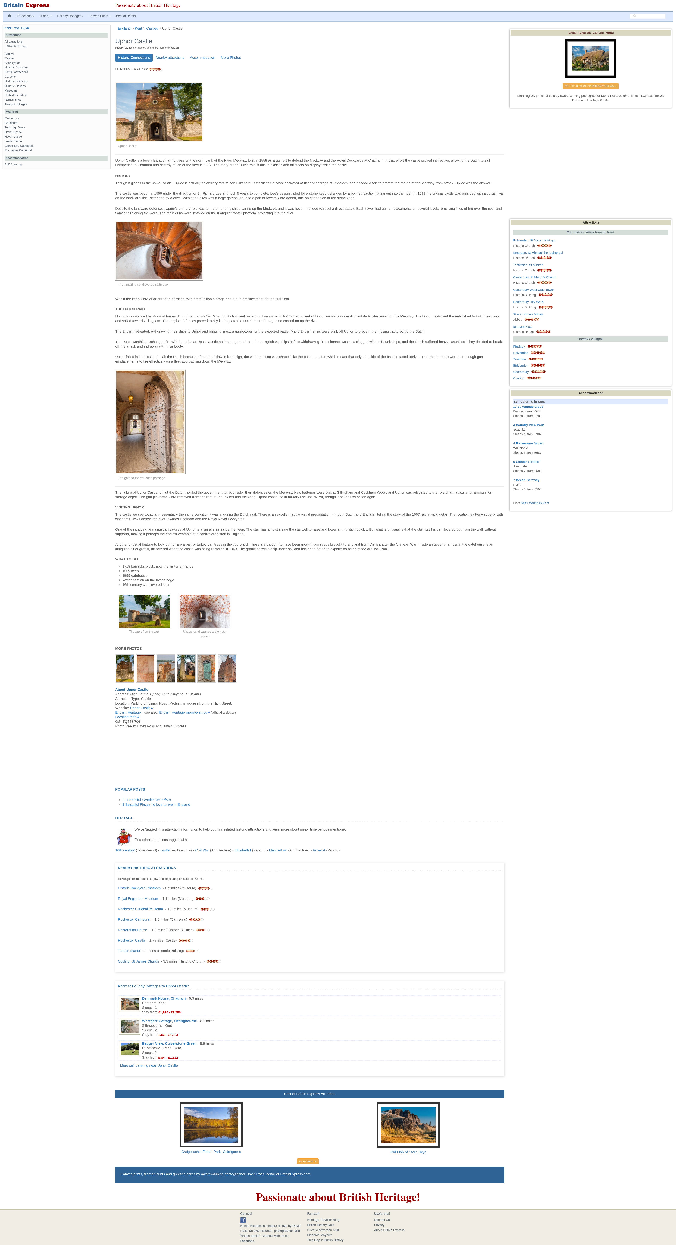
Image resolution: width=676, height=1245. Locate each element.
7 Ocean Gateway (526, 480)
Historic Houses (15, 86)
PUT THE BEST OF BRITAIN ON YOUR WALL (590, 86)
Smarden (519, 359)
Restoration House (132, 930)
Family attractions (16, 72)
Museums (11, 90)
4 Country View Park (528, 425)
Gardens (10, 76)
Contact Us (382, 1219)
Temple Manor (129, 951)
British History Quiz (320, 1224)
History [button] (44, 16)
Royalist (319, 850)
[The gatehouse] (125, 668)
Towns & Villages (16, 104)
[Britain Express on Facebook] (243, 1219)
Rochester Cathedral (134, 919)
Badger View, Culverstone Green (169, 1043)
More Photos (231, 57)
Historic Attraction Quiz (323, 1229)
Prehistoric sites (15, 95)
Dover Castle (13, 132)
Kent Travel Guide (17, 28)
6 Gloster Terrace (526, 462)
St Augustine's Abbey (528, 314)
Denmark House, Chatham (164, 998)
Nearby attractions (170, 57)
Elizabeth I (243, 850)
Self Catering (13, 164)
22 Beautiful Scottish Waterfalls (146, 800)
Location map (125, 717)
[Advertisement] (309, 759)
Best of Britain (126, 16)
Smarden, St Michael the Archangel (538, 252)
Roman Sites (13, 99)
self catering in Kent (535, 503)
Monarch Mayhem (320, 1235)
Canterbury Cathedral (19, 145)
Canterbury (12, 118)
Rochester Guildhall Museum (140, 909)
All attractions (14, 41)
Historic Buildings (16, 81)
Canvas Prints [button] (98, 16)
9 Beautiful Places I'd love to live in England (156, 804)
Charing (518, 378)
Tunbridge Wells (15, 127)
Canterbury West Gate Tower (533, 289)
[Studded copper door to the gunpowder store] (206, 668)
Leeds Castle (13, 141)
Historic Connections (134, 57)
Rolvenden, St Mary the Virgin (534, 240)
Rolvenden (520, 353)
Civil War (202, 850)
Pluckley (519, 346)
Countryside (12, 63)
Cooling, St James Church (138, 961)
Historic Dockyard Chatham (139, 888)
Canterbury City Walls (528, 302)
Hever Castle (13, 136)
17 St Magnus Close (528, 406)
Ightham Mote (523, 326)
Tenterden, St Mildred (528, 265)
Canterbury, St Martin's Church (534, 277)
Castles (10, 58)
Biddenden (520, 365)
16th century (125, 850)
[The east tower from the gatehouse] (166, 668)
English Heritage (128, 712)
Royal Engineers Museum (138, 899)
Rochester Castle (131, 940)
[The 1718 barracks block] (227, 668)
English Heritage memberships (183, 712)
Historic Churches (16, 67)
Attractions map (16, 46)
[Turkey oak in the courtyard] (186, 668)
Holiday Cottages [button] (69, 16)
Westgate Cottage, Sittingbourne (169, 1021)
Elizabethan (278, 850)
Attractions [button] (24, 16)
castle (165, 850)
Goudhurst (11, 123)
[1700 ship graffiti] (145, 668)
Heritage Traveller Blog (323, 1219)
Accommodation (202, 57)
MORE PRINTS (307, 1161)
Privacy (379, 1224)
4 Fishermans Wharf (528, 443)
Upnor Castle (140, 708)
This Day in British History (325, 1239)
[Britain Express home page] (56, 5)
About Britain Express (389, 1229)
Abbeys (9, 53)
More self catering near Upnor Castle (149, 1065)
